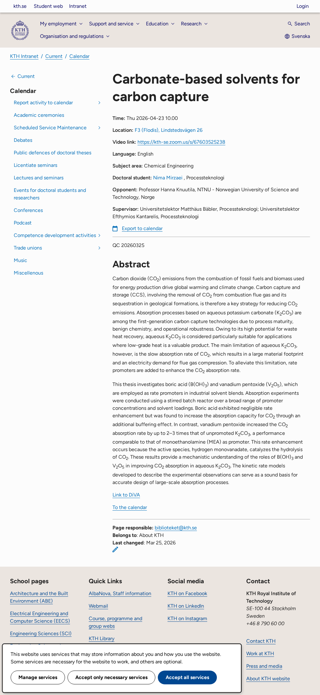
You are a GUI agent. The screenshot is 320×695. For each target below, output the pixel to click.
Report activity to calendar (43, 103)
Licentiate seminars (35, 165)
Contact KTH (261, 641)
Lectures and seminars (38, 178)
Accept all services (187, 677)
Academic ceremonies (39, 115)
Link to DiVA (126, 495)
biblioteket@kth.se (176, 528)
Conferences (28, 210)
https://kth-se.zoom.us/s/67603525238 (181, 142)
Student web (48, 6)
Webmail (98, 606)
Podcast (23, 223)
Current (53, 56)
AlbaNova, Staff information (120, 593)
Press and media (264, 666)
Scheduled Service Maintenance (50, 128)
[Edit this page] (115, 549)
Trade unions (28, 248)
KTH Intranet (24, 56)
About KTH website (268, 679)
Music (20, 260)
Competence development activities (55, 235)
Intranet (78, 6)
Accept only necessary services (111, 677)
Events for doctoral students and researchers (50, 194)
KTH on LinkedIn (186, 606)
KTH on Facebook (187, 593)
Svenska (301, 36)
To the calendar (129, 507)
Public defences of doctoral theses (52, 153)
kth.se (20, 6)
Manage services (37, 677)
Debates (23, 140)
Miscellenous (28, 273)
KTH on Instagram (187, 618)
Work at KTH (260, 653)
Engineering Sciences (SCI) (41, 633)
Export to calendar (142, 228)
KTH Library (101, 638)
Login (303, 6)
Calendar (79, 56)
